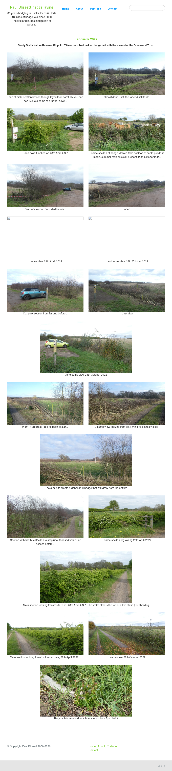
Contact (112, 9)
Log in (161, 765)
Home (65, 9)
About (79, 9)
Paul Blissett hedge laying (31, 7)
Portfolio (95, 9)
